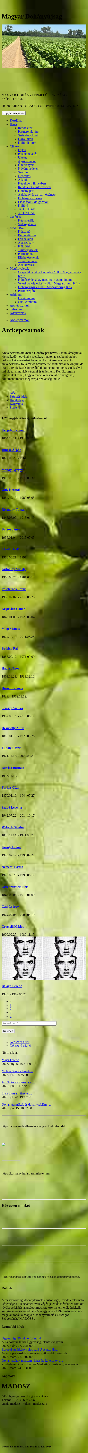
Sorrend (15, 407)
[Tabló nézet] (8, 340)
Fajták (22, 150)
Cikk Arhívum (27, 302)
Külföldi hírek (27, 142)
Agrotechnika (27, 161)
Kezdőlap (16, 120)
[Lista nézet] (4, 340)
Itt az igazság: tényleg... (17, 1093)
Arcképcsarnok (19, 305)
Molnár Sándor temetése (17, 1071)
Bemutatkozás (27, 235)
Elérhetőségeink (28, 257)
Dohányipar (25, 191)
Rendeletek (25, 128)
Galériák (15, 216)
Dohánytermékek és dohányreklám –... (27, 1104)
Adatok (23, 179)
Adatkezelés (26, 265)
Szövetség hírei (28, 135)
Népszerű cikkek (21, 1045)
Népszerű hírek (19, 1042)
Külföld (23, 205)
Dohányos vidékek (30, 198)
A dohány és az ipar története (36, 194)
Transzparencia (27, 261)
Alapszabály (26, 242)
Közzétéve (17, 404)
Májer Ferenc (10, 1060)
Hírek (13, 124)
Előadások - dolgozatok (33, 202)
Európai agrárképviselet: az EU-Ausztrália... (30, 1349)
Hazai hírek (25, 139)
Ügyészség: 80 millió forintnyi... (22, 1338)
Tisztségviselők (28, 250)
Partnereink (25, 253)
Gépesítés (24, 176)
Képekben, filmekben (32, 183)
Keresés (8, 1031)
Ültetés (22, 157)
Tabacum (16, 309)
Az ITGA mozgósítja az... (18, 1082)
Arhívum (15, 294)
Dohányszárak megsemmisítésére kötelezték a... (32, 1360)
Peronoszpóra (27, 290)
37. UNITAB (26, 209)
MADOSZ (17, 228)
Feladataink (25, 239)
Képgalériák (26, 220)
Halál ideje (17, 400)
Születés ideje (18, 396)
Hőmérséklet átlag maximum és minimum (45, 279)
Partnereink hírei (28, 131)
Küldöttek (24, 246)
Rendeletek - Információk (34, 187)
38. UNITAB (26, 213)
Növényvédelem (28, 168)
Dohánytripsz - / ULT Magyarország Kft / (45, 287)
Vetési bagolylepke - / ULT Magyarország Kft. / (49, 283)
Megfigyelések (19, 268)
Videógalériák (27, 224)
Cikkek (14, 146)
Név (12, 393)
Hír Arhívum (26, 298)
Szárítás (23, 172)
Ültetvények (26, 165)
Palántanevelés (27, 154)
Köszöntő (24, 231)
